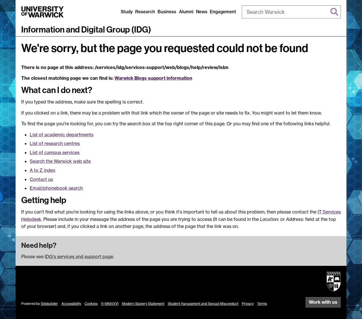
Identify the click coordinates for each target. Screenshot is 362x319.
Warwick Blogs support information (153, 78)
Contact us (41, 179)
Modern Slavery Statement (143, 303)
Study (127, 11)
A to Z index (42, 170)
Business (167, 11)
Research (145, 11)
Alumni (186, 11)
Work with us (323, 302)
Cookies (91, 303)
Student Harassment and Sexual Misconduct (203, 303)
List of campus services (54, 152)
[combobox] (291, 11)
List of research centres (55, 143)
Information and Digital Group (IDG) (86, 30)
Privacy (248, 303)
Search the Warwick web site (60, 161)
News (201, 11)
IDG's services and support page (79, 256)
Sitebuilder (49, 303)
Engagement (223, 11)
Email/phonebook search (56, 188)
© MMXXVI (109, 303)
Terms (262, 303)
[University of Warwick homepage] (42, 11)
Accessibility (71, 303)
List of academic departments (61, 134)
